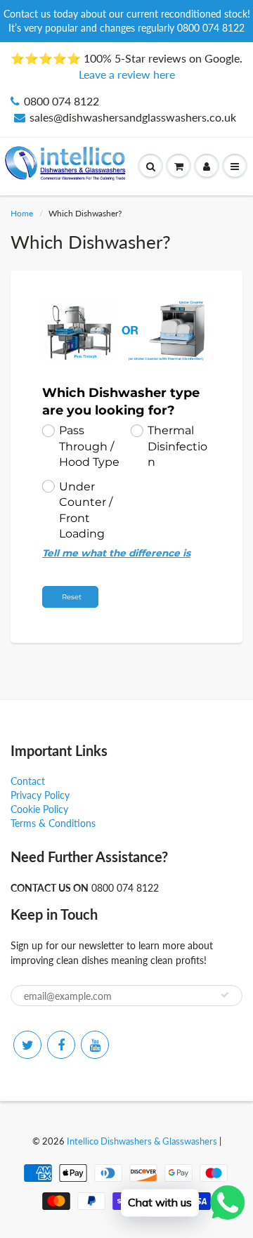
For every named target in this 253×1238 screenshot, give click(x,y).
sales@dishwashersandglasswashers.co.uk (133, 117)
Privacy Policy (40, 795)
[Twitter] (27, 1045)
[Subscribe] (225, 995)
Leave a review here (127, 74)
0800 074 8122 (61, 100)
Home (22, 213)
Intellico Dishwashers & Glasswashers (142, 1141)
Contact (28, 781)
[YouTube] (95, 1045)
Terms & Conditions (53, 823)
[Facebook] (61, 1045)
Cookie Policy (39, 809)
